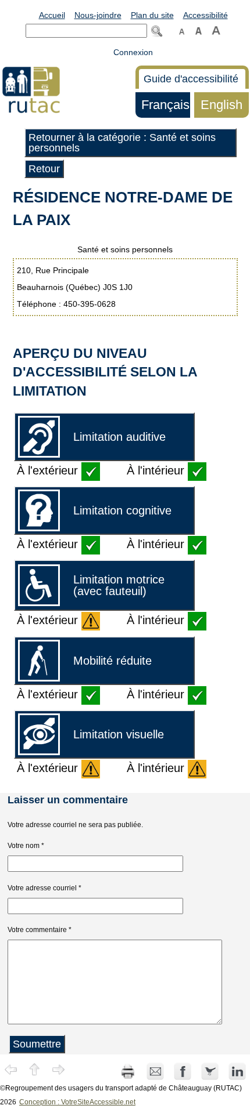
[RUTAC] (31, 89)
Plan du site (152, 15)
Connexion (133, 52)
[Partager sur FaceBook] (183, 1070)
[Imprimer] (128, 1070)
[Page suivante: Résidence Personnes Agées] (58, 1069)
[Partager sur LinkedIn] (237, 1070)
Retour (44, 169)
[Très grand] (216, 29)
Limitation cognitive (122, 510)
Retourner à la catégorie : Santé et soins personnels (122, 143)
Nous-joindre (98, 15)
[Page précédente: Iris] (11, 1069)
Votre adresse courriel (42, 888)
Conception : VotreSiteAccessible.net (77, 1102)
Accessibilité (205, 15)
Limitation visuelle (118, 734)
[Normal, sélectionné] (182, 29)
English (218, 104)
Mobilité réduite (112, 660)
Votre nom (24, 846)
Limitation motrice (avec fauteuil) (119, 585)
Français (162, 104)
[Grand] (198, 29)
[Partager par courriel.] (156, 1070)
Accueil (52, 15)
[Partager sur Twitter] (211, 1070)
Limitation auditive (119, 436)
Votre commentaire (37, 930)
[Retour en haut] (35, 1069)
